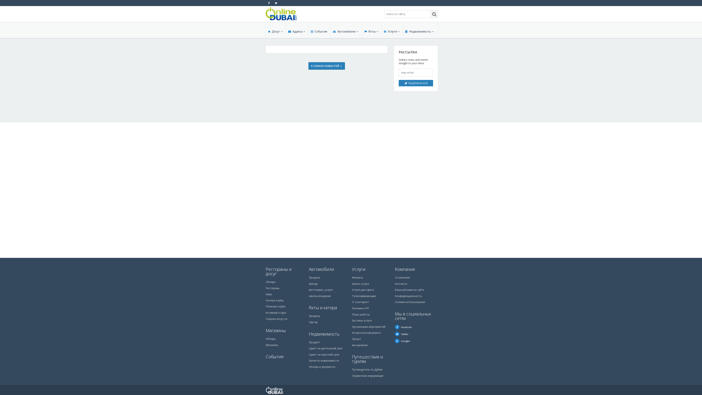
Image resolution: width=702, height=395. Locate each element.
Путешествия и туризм (367, 359)
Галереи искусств (276, 319)
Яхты (371, 31)
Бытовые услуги (362, 320)
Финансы (357, 277)
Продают (314, 342)
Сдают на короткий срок (324, 354)
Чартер (313, 322)
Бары (269, 294)
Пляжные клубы (275, 306)
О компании (402, 277)
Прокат (356, 339)
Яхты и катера (323, 307)
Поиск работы (361, 314)
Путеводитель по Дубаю (367, 369)
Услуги (392, 31)
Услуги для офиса (363, 289)
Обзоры (270, 282)
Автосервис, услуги (321, 289)
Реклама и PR (360, 308)
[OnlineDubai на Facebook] (269, 3)
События (321, 31)
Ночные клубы (275, 300)
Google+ (405, 341)
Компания (405, 269)
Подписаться (418, 83)
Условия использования (410, 302)
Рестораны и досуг (279, 271)
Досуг (276, 31)
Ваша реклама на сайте (409, 289)
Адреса (297, 31)
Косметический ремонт (366, 332)
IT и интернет (360, 302)
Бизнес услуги (360, 283)
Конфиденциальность (408, 296)
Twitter (404, 334)
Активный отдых (276, 312)
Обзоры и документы (322, 366)
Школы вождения (320, 296)
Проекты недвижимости (324, 360)
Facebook (406, 327)
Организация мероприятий (368, 326)
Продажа (314, 277)
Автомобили (346, 31)
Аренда (313, 283)
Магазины (276, 330)
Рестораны (272, 288)
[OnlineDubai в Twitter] (276, 3)
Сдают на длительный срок (326, 348)
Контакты (401, 283)
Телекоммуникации (364, 296)
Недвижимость (420, 31)
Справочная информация (367, 375)
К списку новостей (325, 66)
